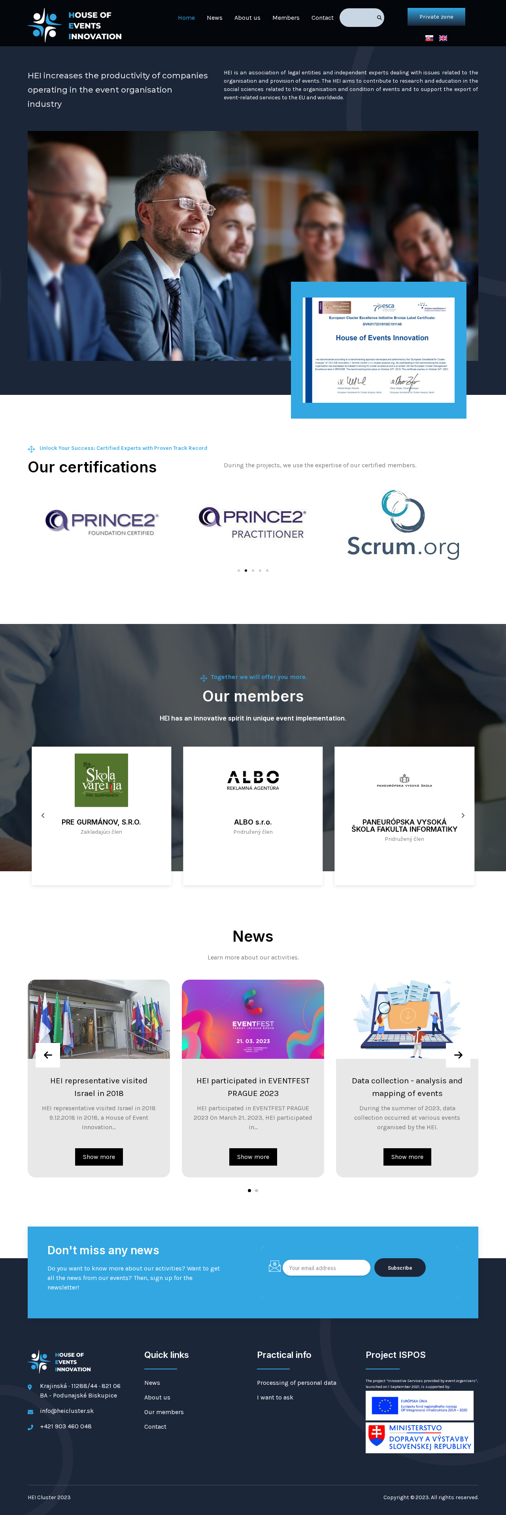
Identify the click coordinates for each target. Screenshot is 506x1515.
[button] (249, 1190)
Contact (323, 17)
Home (186, 17)
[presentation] (48, 1055)
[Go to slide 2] (246, 570)
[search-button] (379, 17)
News (215, 17)
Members (286, 17)
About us (247, 17)
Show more (84, 1156)
